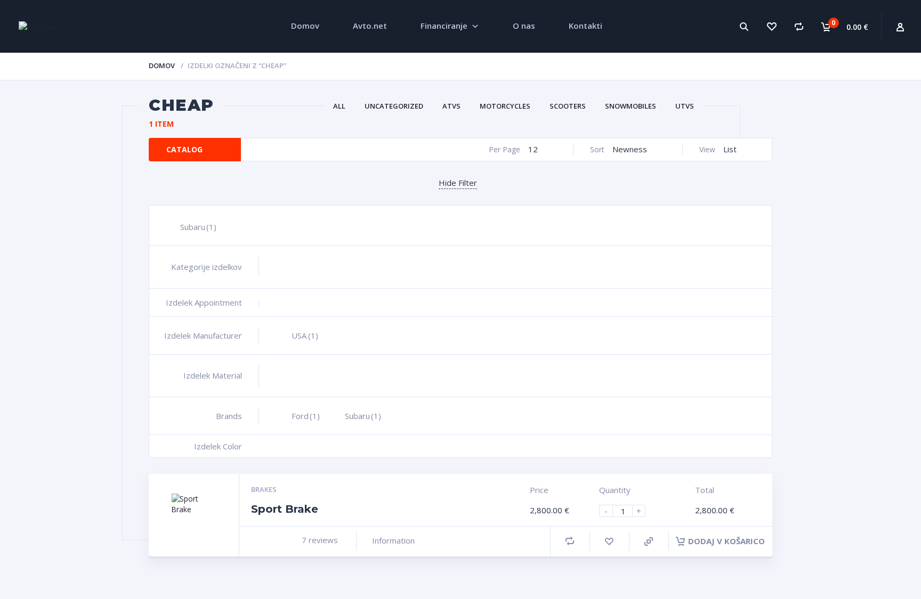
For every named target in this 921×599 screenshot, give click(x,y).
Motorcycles (505, 106)
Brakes (264, 489)
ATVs (451, 106)
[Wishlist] (771, 26)
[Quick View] (648, 541)
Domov (162, 65)
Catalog (184, 149)
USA (305, 335)
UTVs (684, 106)
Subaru (198, 226)
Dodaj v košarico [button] (726, 541)
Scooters (568, 106)
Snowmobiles (630, 106)
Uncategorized (394, 106)
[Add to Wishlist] (609, 541)
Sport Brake (284, 509)
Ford (306, 416)
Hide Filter (458, 182)
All (339, 106)
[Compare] (799, 26)
